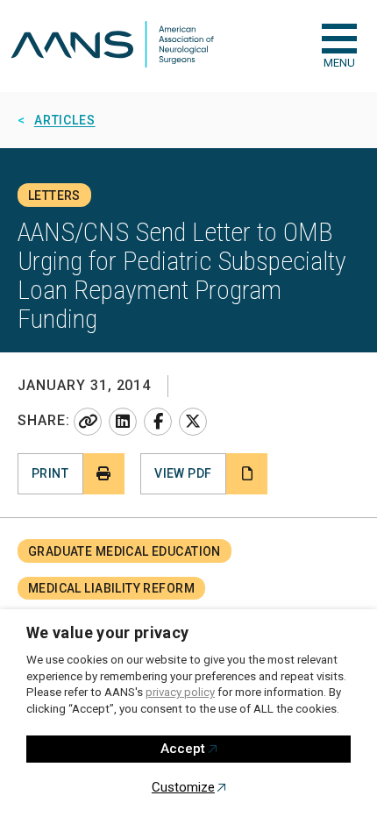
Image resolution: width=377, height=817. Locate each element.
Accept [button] (182, 749)
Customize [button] (183, 787)
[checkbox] (339, 38)
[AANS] (112, 46)
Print (50, 473)
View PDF (182, 473)
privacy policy (180, 692)
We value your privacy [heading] (107, 632)
